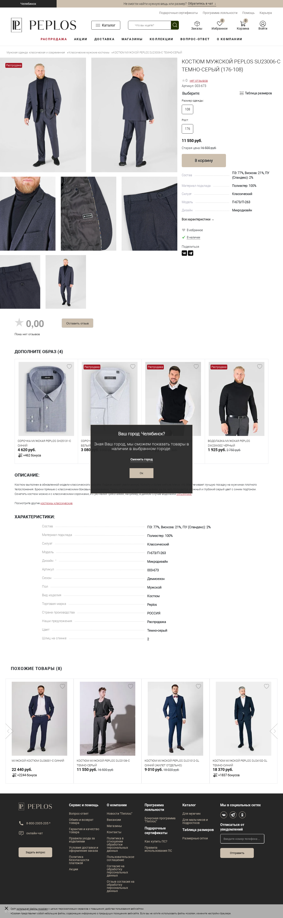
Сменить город (141, 459)
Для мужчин (191, 813)
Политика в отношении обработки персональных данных (117, 844)
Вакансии (114, 819)
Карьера (266, 13)
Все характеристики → (198, 219)
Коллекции (161, 39)
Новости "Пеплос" (119, 813)
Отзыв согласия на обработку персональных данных (120, 886)
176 (187, 129)
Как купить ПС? (156, 841)
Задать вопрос (35, 852)
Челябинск (28, 4)
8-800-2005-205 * (38, 823)
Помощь (248, 13)
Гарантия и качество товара (84, 830)
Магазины (132, 39)
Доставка (104, 39)
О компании (229, 39)
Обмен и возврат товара (81, 821)
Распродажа (54, 39)
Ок (141, 473)
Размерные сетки (195, 838)
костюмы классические (56, 503)
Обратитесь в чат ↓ (202, 3)
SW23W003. (184, 494)
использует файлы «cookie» (32, 908)
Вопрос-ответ (195, 39)
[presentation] (9, 731)
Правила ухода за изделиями (82, 840)
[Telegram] (190, 253)
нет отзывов (199, 80)
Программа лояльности (220, 13)
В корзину (204, 160)
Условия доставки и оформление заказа (83, 849)
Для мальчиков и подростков (195, 821)
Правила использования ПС (158, 849)
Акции (80, 39)
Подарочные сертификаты (178, 13)
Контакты (114, 832)
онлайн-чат (34, 833)
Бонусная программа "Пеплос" (160, 819)
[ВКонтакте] (184, 253)
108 (187, 109)
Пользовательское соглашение (120, 858)
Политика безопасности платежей (79, 860)
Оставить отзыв (77, 323)
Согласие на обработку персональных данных (117, 870)
